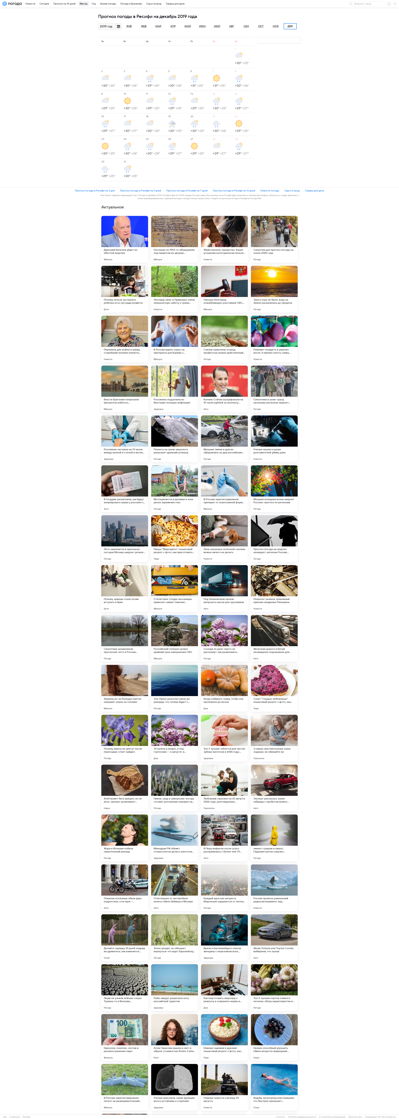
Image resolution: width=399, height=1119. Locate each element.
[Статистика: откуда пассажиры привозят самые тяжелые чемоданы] (174, 588)
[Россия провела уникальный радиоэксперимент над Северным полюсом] (274, 887)
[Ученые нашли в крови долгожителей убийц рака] (274, 438)
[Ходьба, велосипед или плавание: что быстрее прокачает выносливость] (274, 1087)
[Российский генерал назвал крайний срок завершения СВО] (174, 638)
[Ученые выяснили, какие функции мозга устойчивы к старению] (174, 1087)
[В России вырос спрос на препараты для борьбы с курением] (174, 339)
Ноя (276, 26)
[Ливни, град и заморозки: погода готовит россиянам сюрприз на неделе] (174, 788)
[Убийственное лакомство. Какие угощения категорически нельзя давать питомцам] (224, 239)
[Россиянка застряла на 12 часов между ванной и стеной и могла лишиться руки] (124, 438)
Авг (231, 26)
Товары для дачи (314, 190)
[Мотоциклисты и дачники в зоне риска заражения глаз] (174, 488)
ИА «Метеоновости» (387, 1117)
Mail (5, 1117)
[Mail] (4, 3)
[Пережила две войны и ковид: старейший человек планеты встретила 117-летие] (124, 339)
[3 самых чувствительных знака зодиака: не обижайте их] (274, 738)
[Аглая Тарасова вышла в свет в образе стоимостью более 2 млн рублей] (174, 1037)
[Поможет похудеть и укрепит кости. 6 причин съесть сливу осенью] (274, 339)
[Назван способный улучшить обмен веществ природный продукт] (274, 1037)
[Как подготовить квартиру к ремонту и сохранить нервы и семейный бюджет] (224, 987)
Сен (246, 26)
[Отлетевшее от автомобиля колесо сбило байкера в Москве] (174, 887)
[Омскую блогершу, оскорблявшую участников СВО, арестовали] (224, 289)
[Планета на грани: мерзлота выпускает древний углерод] (174, 438)
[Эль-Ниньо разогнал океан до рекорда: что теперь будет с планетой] (174, 688)
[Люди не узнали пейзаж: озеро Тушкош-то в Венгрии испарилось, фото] (124, 987)
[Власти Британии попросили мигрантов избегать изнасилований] (124, 389)
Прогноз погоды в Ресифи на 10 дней (234, 190)
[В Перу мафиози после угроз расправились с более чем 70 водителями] (224, 838)
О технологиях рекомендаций (332, 1117)
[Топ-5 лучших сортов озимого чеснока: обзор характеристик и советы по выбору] (274, 987)
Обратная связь (355, 1117)
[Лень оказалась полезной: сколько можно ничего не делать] (224, 538)
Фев (144, 26)
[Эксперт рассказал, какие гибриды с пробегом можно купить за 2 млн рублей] (274, 788)
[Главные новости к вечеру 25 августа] (224, 1087)
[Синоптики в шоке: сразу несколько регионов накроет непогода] (274, 389)
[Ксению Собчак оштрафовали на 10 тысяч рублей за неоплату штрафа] (224, 389)
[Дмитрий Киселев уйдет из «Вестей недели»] (124, 239)
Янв (129, 26)
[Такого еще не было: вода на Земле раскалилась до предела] (274, 289)
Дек (290, 26)
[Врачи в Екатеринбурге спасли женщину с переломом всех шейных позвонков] (224, 937)
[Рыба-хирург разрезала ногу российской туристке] (174, 987)
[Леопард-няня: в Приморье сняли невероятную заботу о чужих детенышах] (174, 289)
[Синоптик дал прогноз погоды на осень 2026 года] (274, 239)
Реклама (26, 1117)
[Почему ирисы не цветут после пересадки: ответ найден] (124, 738)
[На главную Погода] (14, 3)
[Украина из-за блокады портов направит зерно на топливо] (124, 688)
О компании (15, 1117)
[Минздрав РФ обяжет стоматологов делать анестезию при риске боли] (174, 838)
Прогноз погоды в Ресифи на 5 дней (140, 190)
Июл (217, 26)
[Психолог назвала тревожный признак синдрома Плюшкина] (274, 588)
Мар (158, 26)
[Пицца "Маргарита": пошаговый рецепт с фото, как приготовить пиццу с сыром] (174, 538)
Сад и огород (292, 190)
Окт (261, 26)
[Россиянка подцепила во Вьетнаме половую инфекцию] (174, 389)
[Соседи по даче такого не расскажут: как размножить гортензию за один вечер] (224, 638)
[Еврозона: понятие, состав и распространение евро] (124, 1037)
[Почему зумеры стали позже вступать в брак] (124, 588)
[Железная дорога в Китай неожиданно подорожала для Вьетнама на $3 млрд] (274, 638)
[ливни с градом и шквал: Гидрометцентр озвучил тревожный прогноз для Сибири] (274, 838)
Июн (202, 26)
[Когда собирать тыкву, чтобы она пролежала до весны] (224, 688)
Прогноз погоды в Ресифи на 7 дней (187, 190)
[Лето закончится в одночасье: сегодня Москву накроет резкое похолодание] (124, 538)
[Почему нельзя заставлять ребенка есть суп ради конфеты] (124, 289)
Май (188, 26)
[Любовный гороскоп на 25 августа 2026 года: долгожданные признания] (224, 788)
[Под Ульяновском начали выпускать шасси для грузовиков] (224, 588)
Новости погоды (269, 190)
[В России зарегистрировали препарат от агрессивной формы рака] (224, 488)
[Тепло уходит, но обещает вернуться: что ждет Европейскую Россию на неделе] (174, 937)
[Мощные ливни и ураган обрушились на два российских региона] (224, 438)
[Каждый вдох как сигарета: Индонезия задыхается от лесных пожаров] (224, 887)
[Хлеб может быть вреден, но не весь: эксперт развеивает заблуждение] (124, 788)
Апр (173, 26)
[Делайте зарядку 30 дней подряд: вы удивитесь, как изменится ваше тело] (124, 937)
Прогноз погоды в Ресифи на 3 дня (95, 190)
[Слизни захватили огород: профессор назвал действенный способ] (224, 339)
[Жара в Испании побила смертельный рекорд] (124, 838)
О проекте (280, 1117)
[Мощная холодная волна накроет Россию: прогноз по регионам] (274, 488)
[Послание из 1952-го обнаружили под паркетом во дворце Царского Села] (174, 239)
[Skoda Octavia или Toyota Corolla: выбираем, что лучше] (274, 937)
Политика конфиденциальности (302, 1117)
